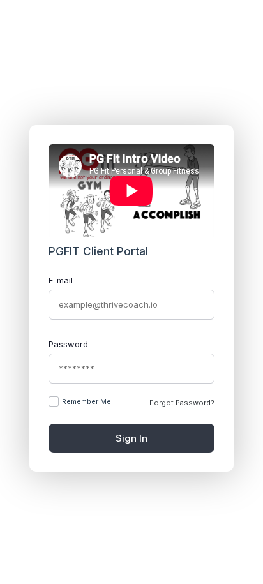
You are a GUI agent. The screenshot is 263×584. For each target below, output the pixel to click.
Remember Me (86, 401)
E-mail (61, 280)
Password (68, 344)
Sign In (131, 438)
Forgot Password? (181, 402)
